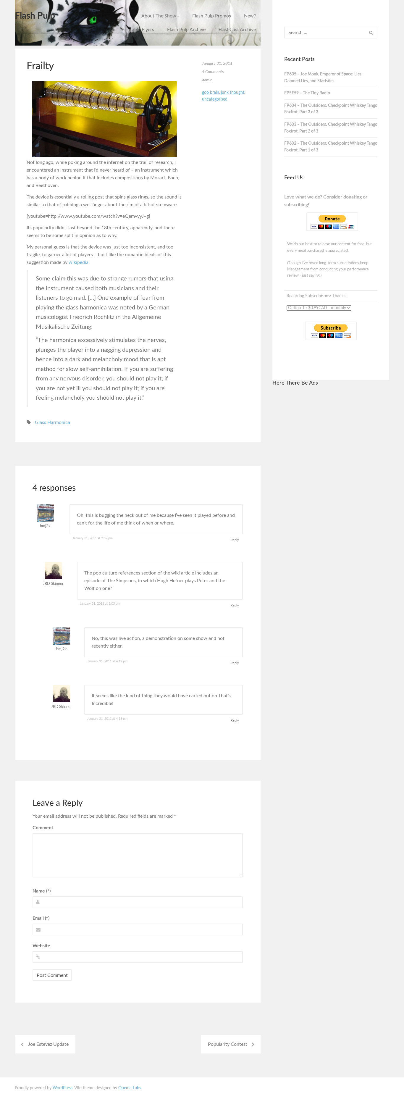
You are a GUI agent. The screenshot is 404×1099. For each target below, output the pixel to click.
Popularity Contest (227, 1044)
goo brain (210, 93)
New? (250, 16)
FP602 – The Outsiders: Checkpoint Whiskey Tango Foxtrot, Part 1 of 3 (330, 146)
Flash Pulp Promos (211, 16)
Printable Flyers (138, 29)
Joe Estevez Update (48, 1044)
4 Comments (213, 72)
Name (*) (42, 891)
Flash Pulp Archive (186, 29)
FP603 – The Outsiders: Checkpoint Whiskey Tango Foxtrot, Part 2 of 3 (330, 127)
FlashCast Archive (237, 29)
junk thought (232, 93)
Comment (43, 827)
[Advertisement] (330, 480)
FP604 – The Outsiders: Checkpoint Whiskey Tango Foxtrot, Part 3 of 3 (330, 109)
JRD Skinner (53, 584)
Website (41, 945)
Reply (235, 540)
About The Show (158, 16)
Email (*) (41, 918)
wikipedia (78, 262)
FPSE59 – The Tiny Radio (307, 93)
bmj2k (45, 526)
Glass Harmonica (52, 422)
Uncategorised (214, 99)
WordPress (62, 1088)
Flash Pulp (35, 16)
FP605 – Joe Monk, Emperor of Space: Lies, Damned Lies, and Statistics (323, 77)
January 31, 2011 (217, 64)
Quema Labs (129, 1088)
